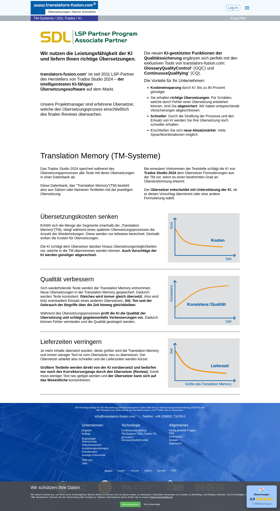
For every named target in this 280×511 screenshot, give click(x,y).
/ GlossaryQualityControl (134, 438)
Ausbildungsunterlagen (95, 448)
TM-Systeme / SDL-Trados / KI (138, 433)
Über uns (87, 460)
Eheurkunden (89, 451)
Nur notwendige (152, 504)
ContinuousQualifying (133, 430)
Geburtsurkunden (92, 445)
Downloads (175, 436)
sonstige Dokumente (93, 455)
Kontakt (173, 440)
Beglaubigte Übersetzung (89, 440)
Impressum (177, 410)
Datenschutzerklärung (161, 497)
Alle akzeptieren (130, 504)
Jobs (84, 463)
